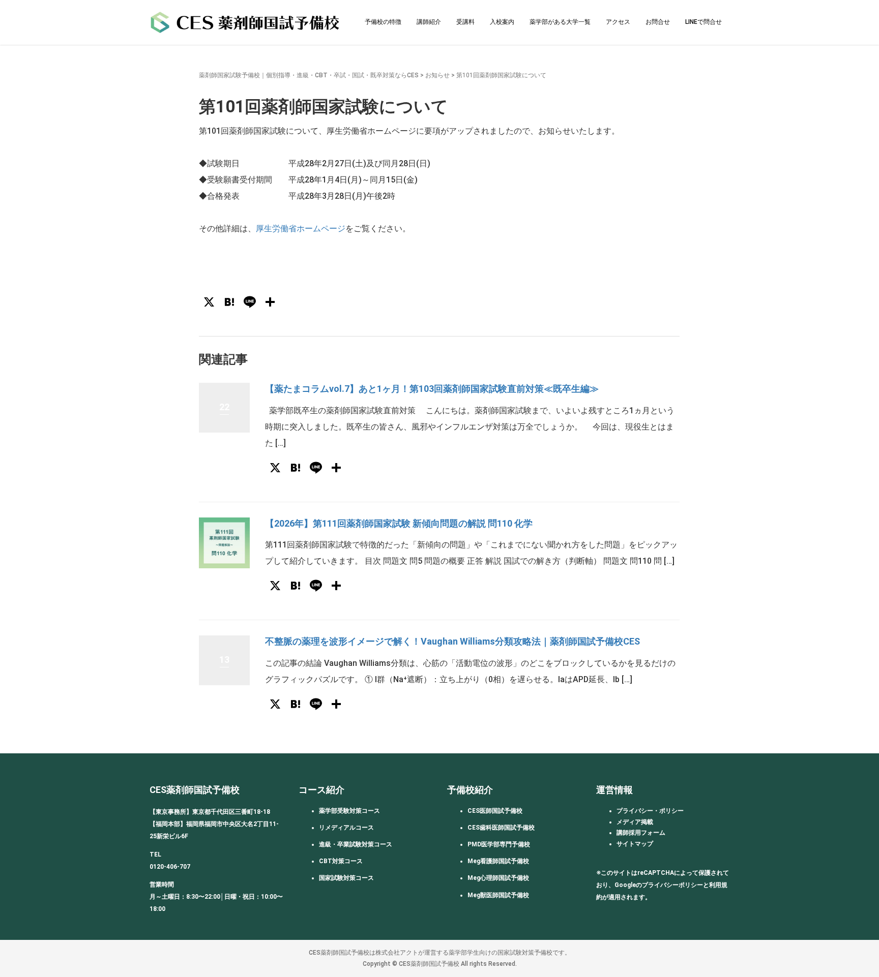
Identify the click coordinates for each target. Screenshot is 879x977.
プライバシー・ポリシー (650, 810)
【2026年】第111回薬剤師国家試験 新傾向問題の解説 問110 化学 (399, 523)
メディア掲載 (635, 822)
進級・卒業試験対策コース (355, 844)
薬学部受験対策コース (349, 810)
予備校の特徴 (383, 21)
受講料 (465, 21)
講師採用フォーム (641, 832)
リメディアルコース (346, 827)
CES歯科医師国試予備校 (501, 827)
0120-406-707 (170, 866)
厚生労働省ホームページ (300, 228)
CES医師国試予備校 (494, 810)
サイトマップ (635, 843)
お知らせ (437, 75)
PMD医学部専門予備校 (498, 844)
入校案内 (502, 21)
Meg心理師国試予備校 (498, 877)
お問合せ (658, 21)
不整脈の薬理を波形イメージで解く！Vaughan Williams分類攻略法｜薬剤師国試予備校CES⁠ (452, 641)
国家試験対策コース (346, 877)
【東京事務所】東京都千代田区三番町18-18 (210, 811)
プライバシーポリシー (672, 885)
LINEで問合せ (703, 21)
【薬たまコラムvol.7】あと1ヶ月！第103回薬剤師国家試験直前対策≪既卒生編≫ (432, 388)
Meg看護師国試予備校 (498, 861)
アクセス (618, 21)
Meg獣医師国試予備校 (498, 895)
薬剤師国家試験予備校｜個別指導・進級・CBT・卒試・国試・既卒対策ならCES (309, 75)
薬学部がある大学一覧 (560, 21)
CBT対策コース (341, 861)
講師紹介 (429, 21)
